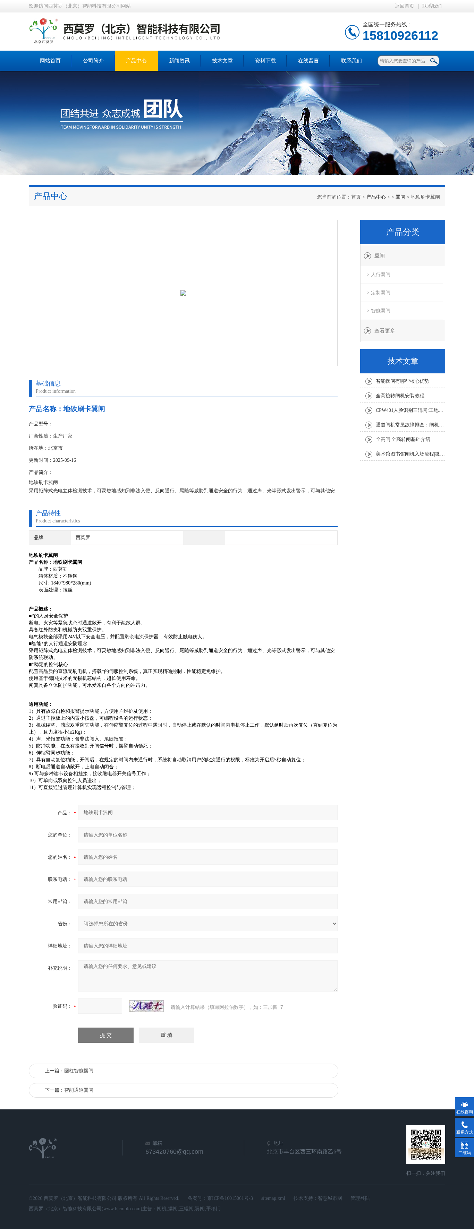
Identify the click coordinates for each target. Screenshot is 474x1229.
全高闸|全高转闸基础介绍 (403, 439)
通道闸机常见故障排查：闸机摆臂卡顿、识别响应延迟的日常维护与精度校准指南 (410, 424)
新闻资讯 (179, 60)
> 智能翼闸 (378, 310)
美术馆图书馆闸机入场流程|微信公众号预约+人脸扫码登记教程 (410, 454)
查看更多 (384, 331)
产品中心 (136, 60)
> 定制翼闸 (378, 292)
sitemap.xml (273, 1198)
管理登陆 (360, 1198)
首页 (356, 197)
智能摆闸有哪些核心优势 (402, 381)
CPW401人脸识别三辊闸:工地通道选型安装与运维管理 (410, 410)
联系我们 (432, 6)
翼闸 (400, 197)
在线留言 (308, 60)
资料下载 (265, 60)
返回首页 (404, 6)
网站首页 (50, 60)
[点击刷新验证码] (146, 1006)
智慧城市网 (330, 1198)
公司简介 (93, 60)
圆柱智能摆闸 (78, 1070)
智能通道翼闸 (78, 1090)
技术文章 (222, 60)
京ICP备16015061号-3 (230, 1198)
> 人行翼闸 (378, 274)
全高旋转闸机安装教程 (400, 395)
